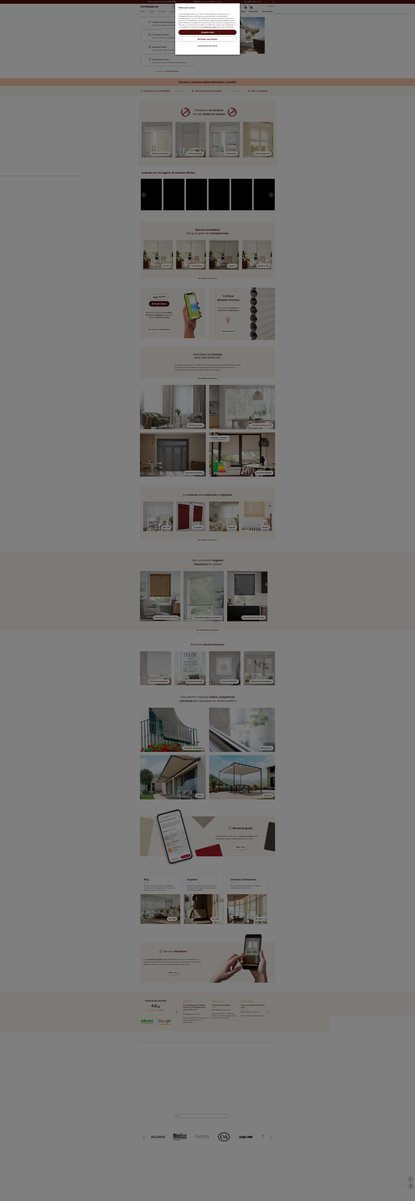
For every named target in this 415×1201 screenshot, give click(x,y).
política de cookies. (210, 27)
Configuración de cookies (207, 46)
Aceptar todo (207, 32)
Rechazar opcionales (207, 39)
